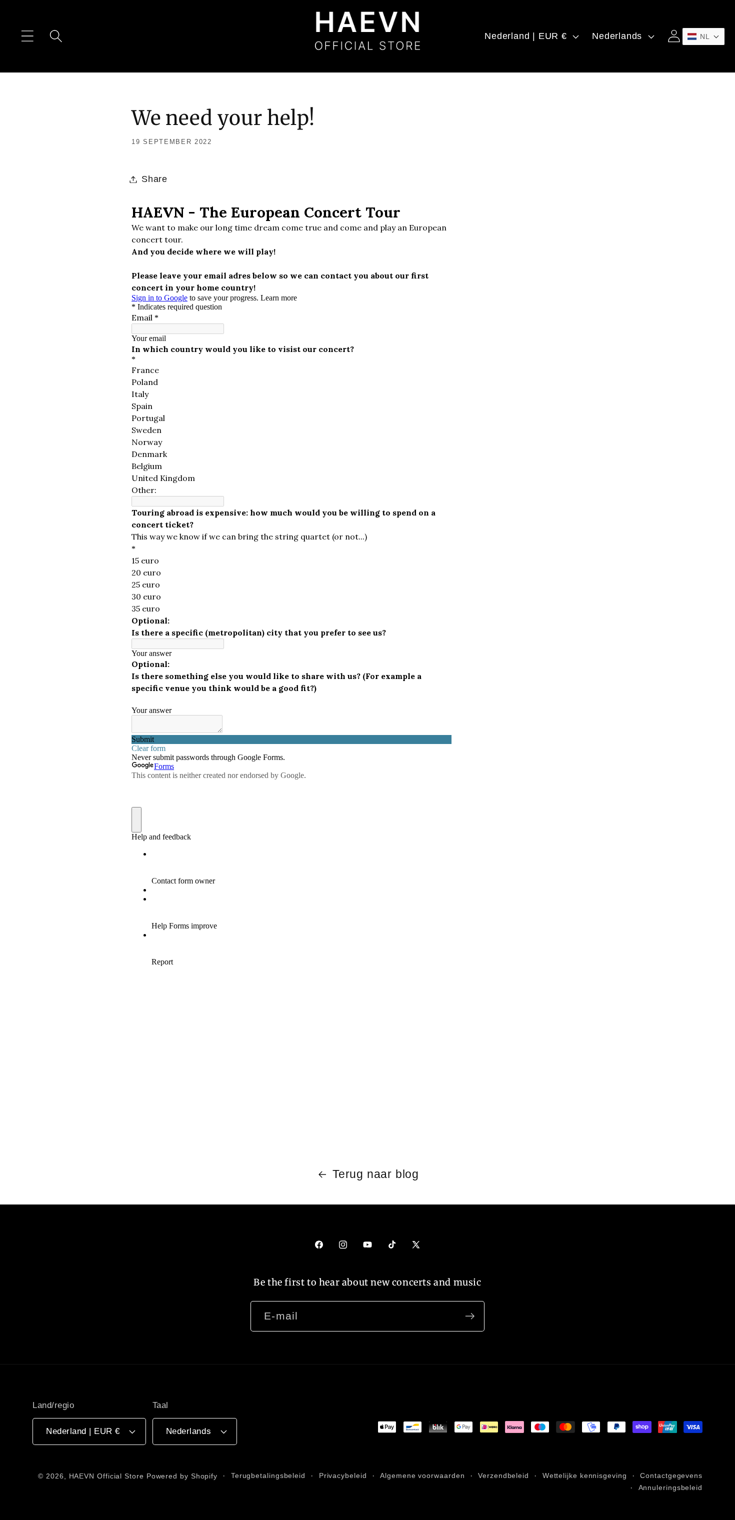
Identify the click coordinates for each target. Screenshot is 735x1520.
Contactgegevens (671, 1476)
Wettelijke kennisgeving (584, 1476)
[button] (27, 36)
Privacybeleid (343, 1476)
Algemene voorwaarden (422, 1476)
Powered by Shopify (182, 1476)
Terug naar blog (375, 1174)
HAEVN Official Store (106, 1476)
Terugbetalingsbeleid (268, 1476)
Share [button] (155, 179)
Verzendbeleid (503, 1476)
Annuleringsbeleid (670, 1488)
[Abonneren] (470, 1316)
